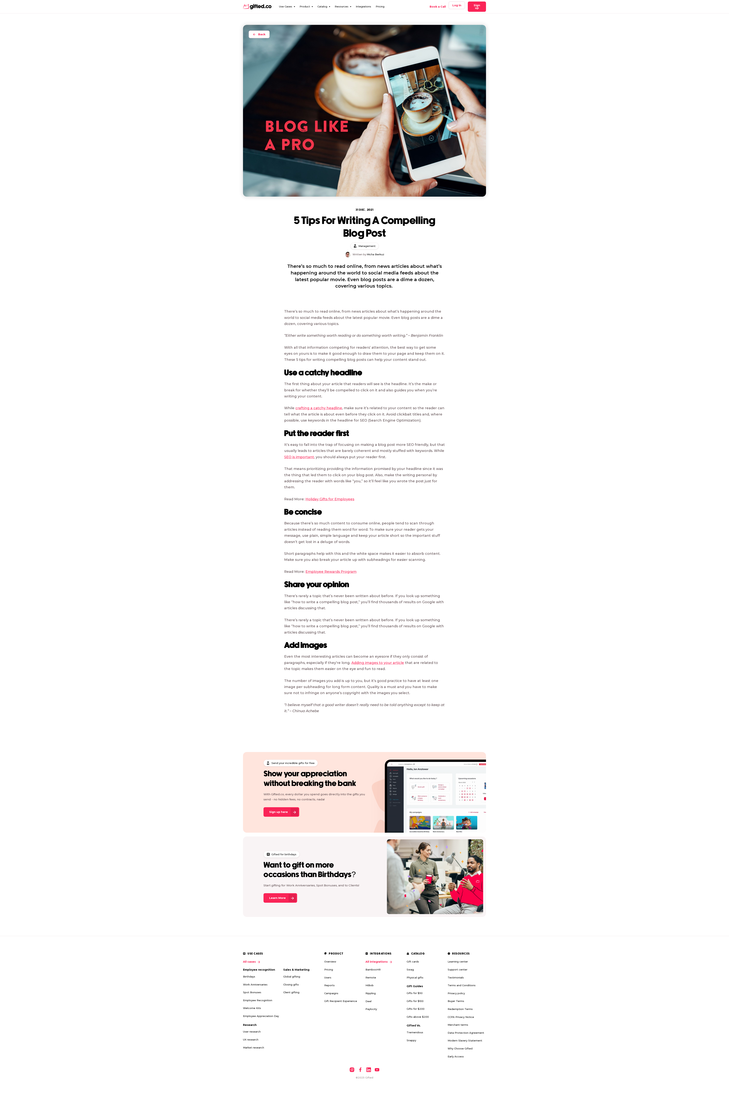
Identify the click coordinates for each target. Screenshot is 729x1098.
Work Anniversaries (255, 984)
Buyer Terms (456, 1001)
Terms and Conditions (462, 985)
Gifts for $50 (415, 993)
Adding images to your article (377, 663)
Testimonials (456, 977)
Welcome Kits (252, 1008)
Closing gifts (291, 984)
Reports (329, 985)
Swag (410, 969)
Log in (456, 5)
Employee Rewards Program (331, 572)
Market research (253, 1047)
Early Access (456, 1056)
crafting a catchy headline (318, 408)
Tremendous (415, 1032)
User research (252, 1031)
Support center (457, 969)
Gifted (369, 1077)
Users (327, 977)
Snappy (411, 1040)
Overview (330, 961)
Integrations (363, 6)
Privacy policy (456, 993)
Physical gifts (415, 977)
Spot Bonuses (252, 992)
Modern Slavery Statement (465, 1040)
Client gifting (291, 992)
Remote (370, 977)
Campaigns (331, 993)
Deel (368, 1001)
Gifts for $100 (415, 1001)
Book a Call (438, 6)
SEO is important (299, 457)
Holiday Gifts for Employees (329, 499)
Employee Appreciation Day (261, 1016)
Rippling (370, 993)
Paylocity (371, 1009)
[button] (287, 6)
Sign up (477, 7)
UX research (250, 1039)
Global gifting (291, 976)
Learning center (458, 961)
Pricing (380, 6)
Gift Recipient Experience (340, 1001)
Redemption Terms (460, 1009)
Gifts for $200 (415, 1008)
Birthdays (249, 976)
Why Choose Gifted (460, 1048)
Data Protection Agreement (466, 1032)
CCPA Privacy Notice (461, 1016)
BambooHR (373, 969)
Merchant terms (458, 1024)
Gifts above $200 (418, 1016)
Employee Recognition (257, 1000)
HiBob (369, 985)
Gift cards (413, 961)
